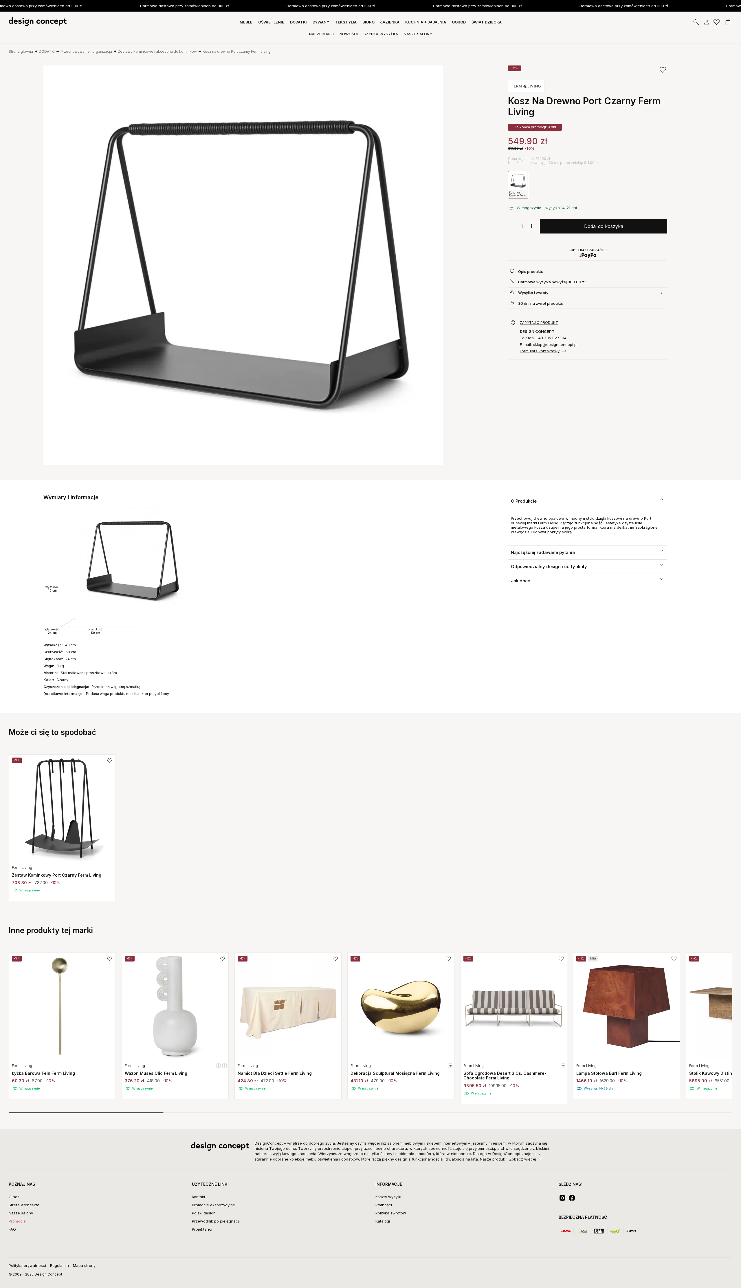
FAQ (12, 1229)
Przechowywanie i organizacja (86, 51)
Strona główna (21, 51)
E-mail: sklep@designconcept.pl (548, 344)
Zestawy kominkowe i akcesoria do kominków (157, 51)
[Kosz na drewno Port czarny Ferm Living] (243, 265)
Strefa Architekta (24, 1205)
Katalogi (382, 1221)
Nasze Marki (321, 34)
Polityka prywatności (27, 1265)
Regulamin (59, 1265)
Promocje (17, 1221)
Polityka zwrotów (390, 1213)
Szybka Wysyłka (381, 34)
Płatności (383, 1205)
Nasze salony (21, 1213)
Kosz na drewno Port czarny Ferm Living (237, 51)
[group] (62, 827)
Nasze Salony (418, 34)
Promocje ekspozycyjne (213, 1205)
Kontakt (198, 1196)
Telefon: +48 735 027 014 (543, 338)
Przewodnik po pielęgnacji (216, 1221)
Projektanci (202, 1229)
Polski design (204, 1213)
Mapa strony (84, 1265)
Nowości (349, 34)
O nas (14, 1196)
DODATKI (47, 51)
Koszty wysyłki (388, 1196)
